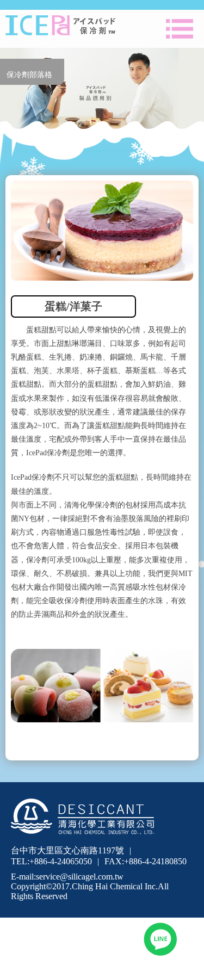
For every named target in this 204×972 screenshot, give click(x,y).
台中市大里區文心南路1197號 (67, 850)
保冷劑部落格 (29, 75)
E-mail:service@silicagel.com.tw (67, 876)
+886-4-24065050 (60, 861)
